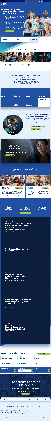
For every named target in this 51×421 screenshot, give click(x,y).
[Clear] (25, 1)
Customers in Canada (30, 406)
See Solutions (34, 39)
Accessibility (2, 417)
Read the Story (8, 254)
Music (40, 103)
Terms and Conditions (41, 417)
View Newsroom (38, 363)
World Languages (42, 104)
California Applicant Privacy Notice (11, 417)
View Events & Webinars (23, 363)
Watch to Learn (10, 31)
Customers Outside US (20, 406)
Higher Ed (6, 1)
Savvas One (41, 102)
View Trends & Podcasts (6, 363)
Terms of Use (34, 417)
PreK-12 (2, 1)
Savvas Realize (19, 188)
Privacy (20, 417)
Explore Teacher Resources (44, 353)
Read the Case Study (9, 231)
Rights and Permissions (26, 417)
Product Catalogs (10, 406)
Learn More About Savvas (25, 212)
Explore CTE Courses (36, 129)
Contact (40, 406)
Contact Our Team (10, 155)
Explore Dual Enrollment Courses (38, 126)
